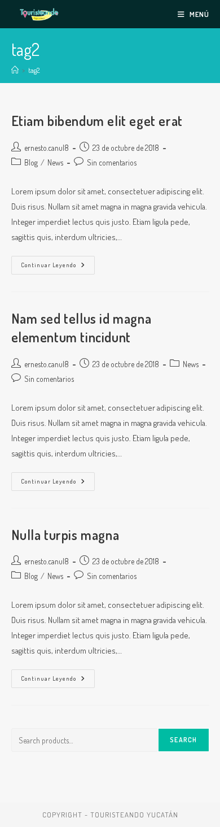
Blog (31, 162)
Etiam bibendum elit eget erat (97, 120)
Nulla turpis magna (65, 534)
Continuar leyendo (58, 267)
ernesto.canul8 (46, 148)
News (55, 162)
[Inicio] (15, 70)
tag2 (33, 70)
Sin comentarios (112, 162)
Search (183, 739)
